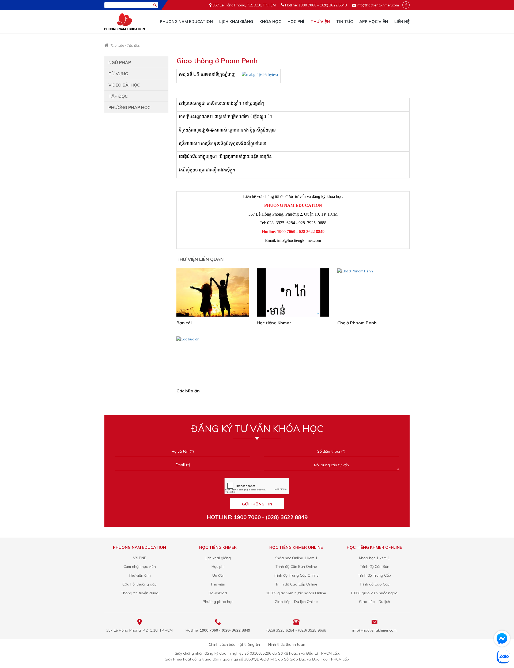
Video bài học (124, 85)
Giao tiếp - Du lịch (374, 601)
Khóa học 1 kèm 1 (374, 558)
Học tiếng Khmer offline (374, 547)
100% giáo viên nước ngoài (374, 593)
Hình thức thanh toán (286, 644)
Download (218, 593)
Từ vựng (118, 73)
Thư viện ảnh (139, 575)
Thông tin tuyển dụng (139, 593)
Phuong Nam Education (186, 21)
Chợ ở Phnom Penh (357, 322)
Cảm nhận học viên (139, 566)
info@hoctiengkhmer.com (378, 5)
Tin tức (344, 21)
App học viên (373, 21)
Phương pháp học (129, 107)
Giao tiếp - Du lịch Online (296, 601)
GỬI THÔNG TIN (257, 504)
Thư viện (320, 21)
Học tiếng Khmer (274, 322)
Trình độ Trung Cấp (374, 575)
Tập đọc (133, 45)
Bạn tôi (184, 322)
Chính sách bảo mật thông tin (234, 644)
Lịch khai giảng (236, 21)
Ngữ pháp (119, 62)
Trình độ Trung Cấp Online (296, 575)
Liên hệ (402, 21)
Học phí (296, 21)
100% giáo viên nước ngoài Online (296, 593)
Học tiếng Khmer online (296, 547)
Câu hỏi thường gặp (139, 584)
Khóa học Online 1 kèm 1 (296, 558)
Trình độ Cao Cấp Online (296, 584)
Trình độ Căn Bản (374, 566)
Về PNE (139, 558)
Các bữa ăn (188, 390)
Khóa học (270, 21)
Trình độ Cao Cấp (375, 584)
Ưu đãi (218, 575)
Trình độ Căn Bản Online (296, 566)
